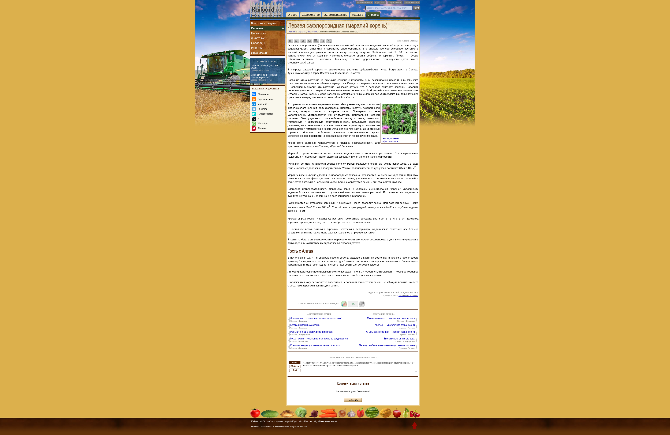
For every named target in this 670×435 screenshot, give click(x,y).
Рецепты (256, 47)
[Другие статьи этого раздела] (316, 41)
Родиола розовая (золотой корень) (264, 67)
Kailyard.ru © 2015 (259, 421)
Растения (257, 28)
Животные (258, 38)
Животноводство (335, 14)
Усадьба (357, 14)
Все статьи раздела (263, 23)
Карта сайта (380, 2)
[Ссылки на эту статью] (322, 41)
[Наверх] (414, 426)
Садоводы (258, 42)
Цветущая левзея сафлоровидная (391, 140)
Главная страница (364, 2)
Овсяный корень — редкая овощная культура (264, 77)
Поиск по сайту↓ (412, 2)
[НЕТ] (362, 304)
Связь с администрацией (280, 421)
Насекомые (258, 33)
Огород (292, 14)
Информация (259, 52)
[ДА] (344, 304)
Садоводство (311, 14)
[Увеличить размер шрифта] (309, 41)
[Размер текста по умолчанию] (303, 41)
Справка (373, 14)
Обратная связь (395, 2)
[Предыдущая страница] (290, 41)
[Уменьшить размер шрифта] (296, 41)
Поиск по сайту (311, 421)
